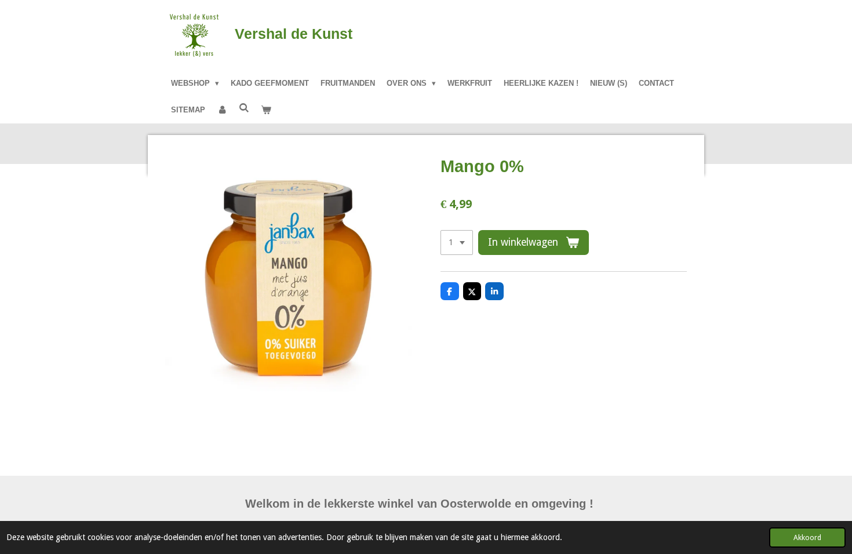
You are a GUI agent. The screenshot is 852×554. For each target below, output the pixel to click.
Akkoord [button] (807, 537)
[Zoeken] (244, 108)
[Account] (222, 110)
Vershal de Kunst (293, 33)
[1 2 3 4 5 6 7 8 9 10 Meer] (456, 243)
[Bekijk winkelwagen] (266, 110)
